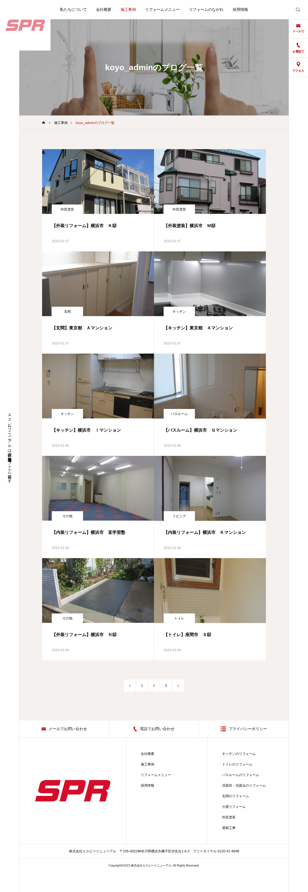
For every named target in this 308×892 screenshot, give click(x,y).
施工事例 (128, 9)
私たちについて (73, 9)
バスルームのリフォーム (240, 775)
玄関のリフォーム (235, 796)
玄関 (67, 311)
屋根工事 (229, 827)
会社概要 (103, 9)
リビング (179, 516)
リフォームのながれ (206, 9)
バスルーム (179, 414)
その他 (67, 516)
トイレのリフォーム (237, 764)
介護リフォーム (234, 806)
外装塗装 (67, 209)
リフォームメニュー (162, 9)
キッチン (179, 311)
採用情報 (240, 9)
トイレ (179, 618)
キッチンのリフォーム (239, 753)
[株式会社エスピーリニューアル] (25, 25)
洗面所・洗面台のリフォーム (244, 785)
